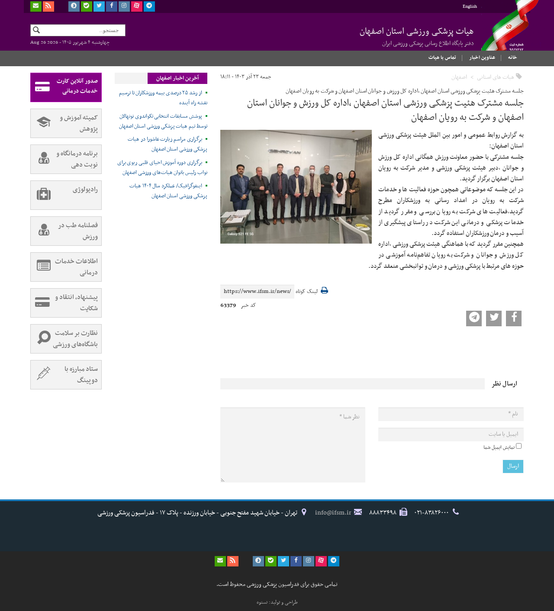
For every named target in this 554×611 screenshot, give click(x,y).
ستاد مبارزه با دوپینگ (81, 374)
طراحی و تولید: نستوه (277, 602)
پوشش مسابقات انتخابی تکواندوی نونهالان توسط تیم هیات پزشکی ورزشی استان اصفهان (163, 121)
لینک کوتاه (307, 291)
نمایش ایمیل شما (499, 447)
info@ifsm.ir (333, 512)
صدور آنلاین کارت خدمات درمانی (77, 86)
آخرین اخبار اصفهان (177, 78)
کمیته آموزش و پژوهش (79, 123)
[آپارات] (136, 6)
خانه (512, 57)
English (470, 7)
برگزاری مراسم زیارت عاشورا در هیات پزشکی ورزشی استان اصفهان (167, 144)
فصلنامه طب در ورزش (78, 231)
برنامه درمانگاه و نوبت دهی (77, 159)
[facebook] (111, 6)
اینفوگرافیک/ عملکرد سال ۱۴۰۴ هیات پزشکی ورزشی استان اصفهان (168, 191)
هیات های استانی (495, 77)
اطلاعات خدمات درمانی (76, 267)
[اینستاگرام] (124, 6)
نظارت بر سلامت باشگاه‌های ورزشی (75, 339)
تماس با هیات (442, 57)
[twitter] (99, 6)
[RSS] (48, 6)
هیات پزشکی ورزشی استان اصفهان (417, 36)
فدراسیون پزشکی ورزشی (502, 33)
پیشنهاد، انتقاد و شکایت (76, 303)
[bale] (86, 6)
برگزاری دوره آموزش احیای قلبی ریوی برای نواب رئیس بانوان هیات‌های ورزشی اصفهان (162, 167)
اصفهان (459, 77)
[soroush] (74, 6)
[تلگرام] (149, 6)
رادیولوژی (85, 189)
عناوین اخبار (482, 57)
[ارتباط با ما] (36, 6)
